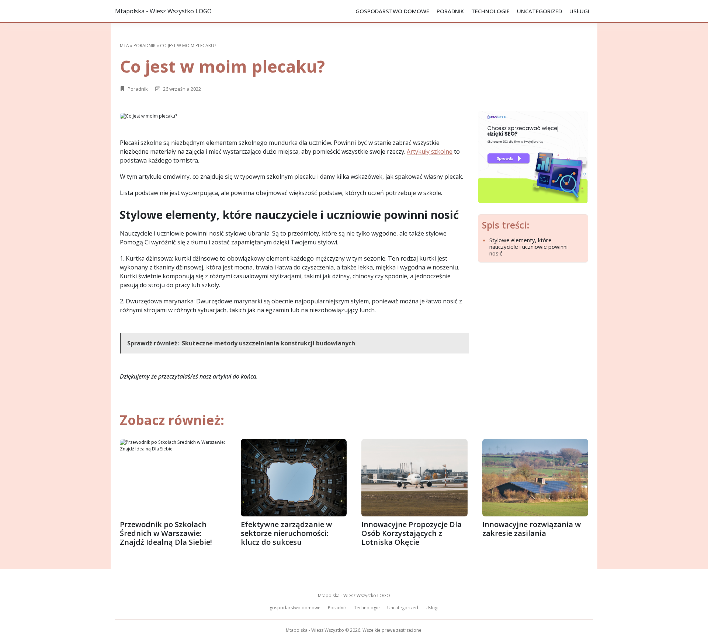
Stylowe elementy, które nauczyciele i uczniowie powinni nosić (528, 247)
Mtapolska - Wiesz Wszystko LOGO (163, 11)
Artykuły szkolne (429, 151)
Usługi (579, 11)
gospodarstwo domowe (392, 11)
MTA (124, 45)
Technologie (490, 11)
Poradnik (450, 11)
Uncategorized (539, 11)
